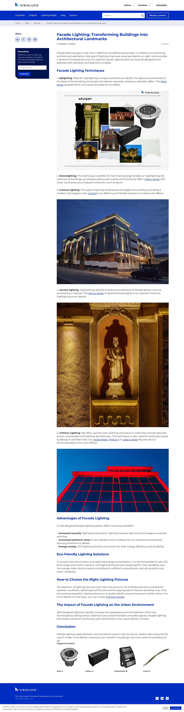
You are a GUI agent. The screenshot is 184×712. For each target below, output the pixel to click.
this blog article (115, 596)
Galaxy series (152, 179)
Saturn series (96, 293)
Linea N (92, 193)
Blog (27, 23)
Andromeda (100, 439)
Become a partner (158, 15)
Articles (37, 23)
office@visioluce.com (24, 699)
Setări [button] (166, 708)
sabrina (63, 44)
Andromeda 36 (120, 671)
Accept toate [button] (175, 708)
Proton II (114, 439)
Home (18, 23)
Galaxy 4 (89, 671)
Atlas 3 (60, 671)
